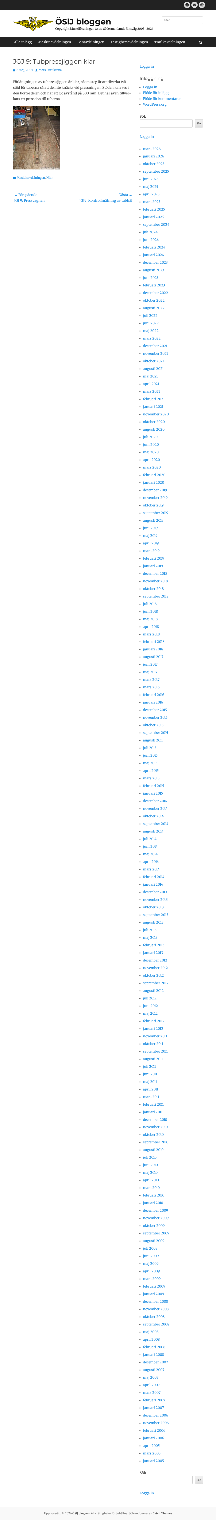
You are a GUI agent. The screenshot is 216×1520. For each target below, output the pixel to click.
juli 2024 (150, 232)
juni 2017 (150, 664)
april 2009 (151, 1271)
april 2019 (151, 543)
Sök (143, 116)
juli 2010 (150, 1157)
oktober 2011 (153, 1044)
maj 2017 (150, 672)
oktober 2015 (153, 725)
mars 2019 (151, 551)
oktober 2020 (154, 422)
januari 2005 (153, 1461)
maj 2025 (150, 186)
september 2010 (155, 1142)
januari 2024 (153, 255)
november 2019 (155, 497)
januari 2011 (152, 1112)
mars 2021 (151, 391)
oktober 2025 (153, 164)
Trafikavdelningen (169, 42)
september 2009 (156, 1233)
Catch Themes (162, 1513)
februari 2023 (154, 285)
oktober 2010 (153, 1134)
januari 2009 (153, 1294)
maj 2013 (150, 937)
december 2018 (155, 573)
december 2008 (155, 1301)
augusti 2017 (153, 657)
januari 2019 (153, 566)
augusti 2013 (153, 922)
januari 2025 (153, 217)
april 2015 (151, 770)
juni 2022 (151, 323)
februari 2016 (153, 695)
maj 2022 (151, 331)
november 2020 (156, 414)
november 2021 (155, 353)
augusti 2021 (153, 369)
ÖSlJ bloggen (83, 22)
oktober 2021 (153, 361)
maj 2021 (150, 376)
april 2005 (151, 1445)
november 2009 (156, 1218)
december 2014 (155, 801)
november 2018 (155, 581)
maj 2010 (150, 1172)
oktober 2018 (153, 589)
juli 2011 (149, 1066)
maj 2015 (150, 763)
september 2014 (155, 824)
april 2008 (151, 1339)
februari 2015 (153, 786)
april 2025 (151, 194)
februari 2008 (154, 1347)
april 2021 (151, 384)
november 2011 (155, 1036)
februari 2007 (154, 1400)
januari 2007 (153, 1408)
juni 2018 (150, 611)
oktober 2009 (154, 1225)
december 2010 (155, 1119)
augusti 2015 (153, 740)
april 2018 (151, 626)
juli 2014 (150, 839)
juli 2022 (150, 315)
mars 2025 (151, 202)
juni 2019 (150, 528)
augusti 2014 (153, 831)
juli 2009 (150, 1248)
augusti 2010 (153, 1150)
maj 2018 (150, 619)
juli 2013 (150, 930)
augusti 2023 (153, 270)
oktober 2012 (153, 975)
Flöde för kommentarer (162, 99)
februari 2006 (154, 1430)
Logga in (147, 66)
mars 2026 (152, 149)
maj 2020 (151, 452)
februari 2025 (154, 209)
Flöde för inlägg (156, 93)
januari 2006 (153, 1438)
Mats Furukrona (50, 70)
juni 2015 (150, 755)
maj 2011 (150, 1082)
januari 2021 (153, 406)
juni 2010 (150, 1165)
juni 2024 (151, 240)
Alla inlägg (23, 42)
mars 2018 (151, 634)
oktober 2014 (153, 816)
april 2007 (151, 1385)
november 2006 (156, 1423)
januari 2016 (153, 702)
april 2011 (150, 1089)
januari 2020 (153, 482)
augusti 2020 (154, 429)
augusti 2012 (153, 990)
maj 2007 (150, 1377)
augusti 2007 (153, 1370)
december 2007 (155, 1362)
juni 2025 (150, 179)
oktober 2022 (154, 300)
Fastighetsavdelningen (129, 42)
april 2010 (151, 1180)
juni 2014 (150, 846)
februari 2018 (154, 641)
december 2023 (155, 262)
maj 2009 (151, 1263)
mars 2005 (152, 1453)
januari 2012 (153, 1028)
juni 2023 (150, 277)
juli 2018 (150, 604)
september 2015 (155, 732)
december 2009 (155, 1210)
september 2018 (156, 596)
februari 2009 (154, 1286)
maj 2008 (151, 1332)
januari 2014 (153, 884)
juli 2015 (149, 748)
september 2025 (156, 171)
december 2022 (155, 293)
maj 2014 (150, 854)
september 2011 (155, 1051)
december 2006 (155, 1415)
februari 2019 (153, 558)
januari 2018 (153, 649)
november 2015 (155, 717)
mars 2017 (151, 679)
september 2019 (155, 513)
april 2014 (151, 861)
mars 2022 (152, 338)
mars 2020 (152, 467)
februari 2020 (154, 475)
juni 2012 (150, 1006)
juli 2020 (150, 437)
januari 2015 (153, 793)
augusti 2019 (153, 520)
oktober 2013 (153, 907)
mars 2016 (151, 687)
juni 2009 (151, 1256)
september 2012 (156, 983)
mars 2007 (152, 1392)
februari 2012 (154, 1021)
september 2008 (156, 1324)
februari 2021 (154, 399)
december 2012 (155, 960)
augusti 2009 (154, 1241)
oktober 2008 (154, 1317)
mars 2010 (151, 1188)
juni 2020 (151, 444)
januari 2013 (153, 953)
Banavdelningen (90, 42)
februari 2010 (153, 1195)
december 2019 (155, 490)
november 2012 (155, 968)
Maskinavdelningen (54, 42)
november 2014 (155, 808)
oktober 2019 (153, 505)
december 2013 (155, 892)
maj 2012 (150, 1013)
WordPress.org (155, 104)
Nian (49, 178)
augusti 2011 (153, 1059)
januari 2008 (153, 1354)
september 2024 (156, 224)
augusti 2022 (154, 308)
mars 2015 (151, 778)
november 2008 (156, 1309)
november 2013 (155, 899)
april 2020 (151, 460)
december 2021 (155, 346)
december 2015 (155, 710)
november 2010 (155, 1127)
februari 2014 (153, 877)
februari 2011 (153, 1104)
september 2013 (155, 915)
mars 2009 (152, 1279)
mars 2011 (151, 1097)
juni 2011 (150, 1074)
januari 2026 (153, 156)
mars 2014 (151, 869)
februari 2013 (153, 945)
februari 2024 (154, 247)
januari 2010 (153, 1203)
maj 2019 (150, 535)
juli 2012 (150, 998)
